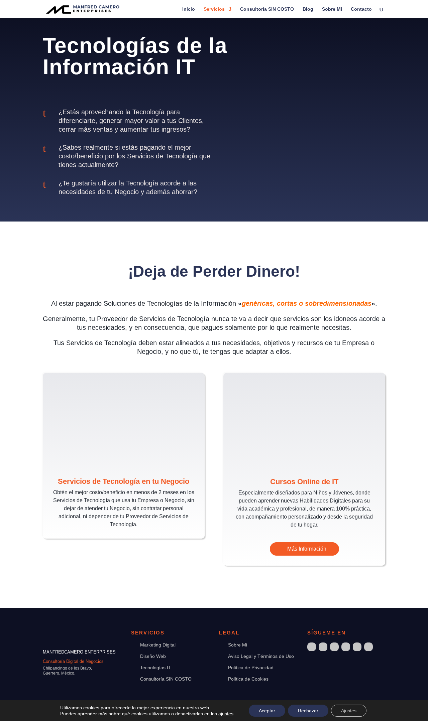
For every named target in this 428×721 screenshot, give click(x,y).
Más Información (306, 549)
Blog (308, 9)
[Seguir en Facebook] (311, 646)
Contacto (361, 9)
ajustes (225, 713)
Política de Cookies (248, 679)
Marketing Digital (158, 644)
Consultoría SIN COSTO (267, 9)
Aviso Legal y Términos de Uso (261, 656)
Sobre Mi (332, 9)
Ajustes (348, 710)
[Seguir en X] (334, 646)
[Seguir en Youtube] (357, 646)
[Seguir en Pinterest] (368, 646)
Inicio (188, 9)
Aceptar (267, 710)
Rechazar (308, 710)
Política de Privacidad (251, 667)
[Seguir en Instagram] (323, 646)
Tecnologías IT (155, 667)
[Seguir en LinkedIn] (345, 646)
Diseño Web (153, 656)
